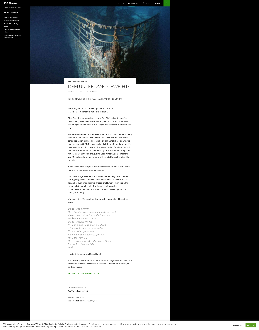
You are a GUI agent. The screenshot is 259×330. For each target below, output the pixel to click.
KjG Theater (10, 3)
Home (117, 3)
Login (157, 3)
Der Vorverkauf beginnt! (78, 289)
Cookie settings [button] (236, 325)
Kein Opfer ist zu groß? (12, 17)
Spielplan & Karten (130, 3)
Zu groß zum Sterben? (11, 21)
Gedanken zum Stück (77, 82)
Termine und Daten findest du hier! (84, 273)
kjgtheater (92, 92)
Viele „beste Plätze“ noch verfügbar (82, 299)
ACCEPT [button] (250, 325)
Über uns (146, 3)
